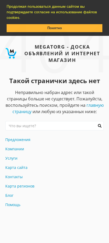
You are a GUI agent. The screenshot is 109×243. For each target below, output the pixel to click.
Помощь (12, 204)
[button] (22, 18)
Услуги (11, 158)
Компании (14, 148)
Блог (9, 195)
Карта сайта (16, 167)
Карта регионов (19, 186)
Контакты (14, 176)
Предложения (17, 139)
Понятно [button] (54, 28)
